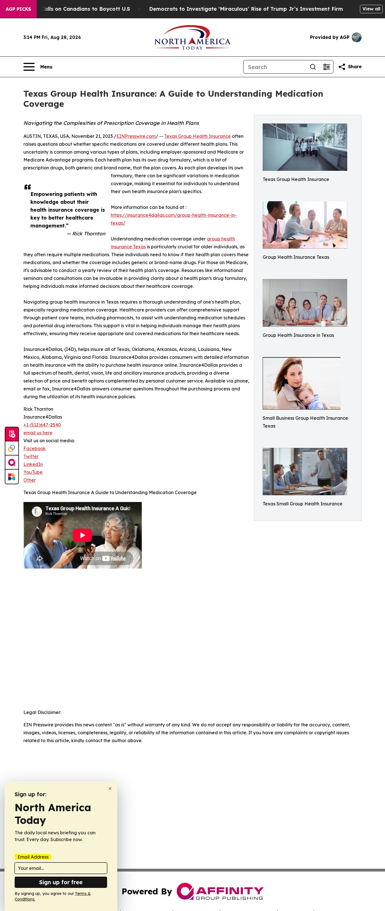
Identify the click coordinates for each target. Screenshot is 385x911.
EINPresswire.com (136, 136)
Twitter (31, 456)
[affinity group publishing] (11, 463)
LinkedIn (33, 464)
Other (29, 480)
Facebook (34, 448)
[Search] (313, 66)
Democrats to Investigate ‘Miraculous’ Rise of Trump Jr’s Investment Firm (246, 9)
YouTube (33, 472)
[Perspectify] (11, 448)
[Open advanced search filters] (326, 66)
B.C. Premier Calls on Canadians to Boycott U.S (69, 9)
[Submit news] (11, 434)
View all (371, 9)
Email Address (32, 857)
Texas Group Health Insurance (197, 136)
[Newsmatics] (11, 477)
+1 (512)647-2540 (42, 425)
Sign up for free (61, 882)
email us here (37, 432)
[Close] (110, 788)
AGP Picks (18, 9)
